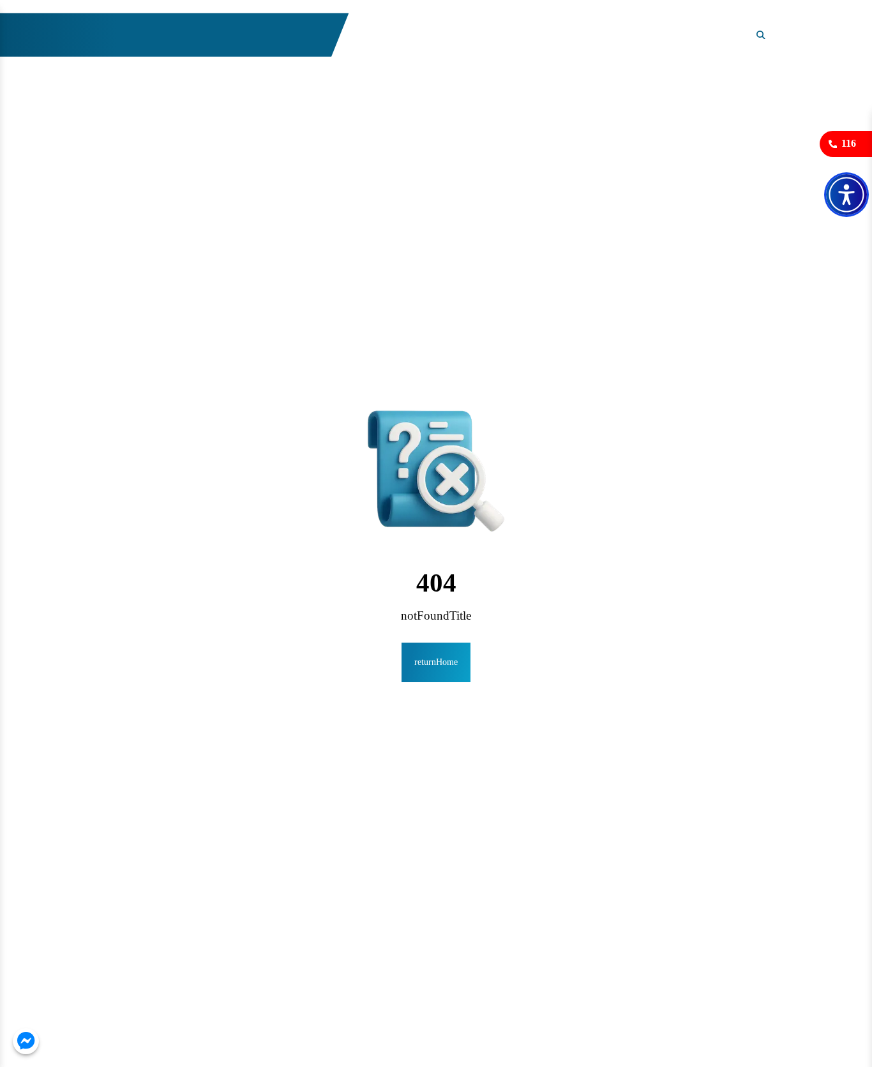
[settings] (846, 195)
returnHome (436, 662)
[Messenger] (26, 1041)
